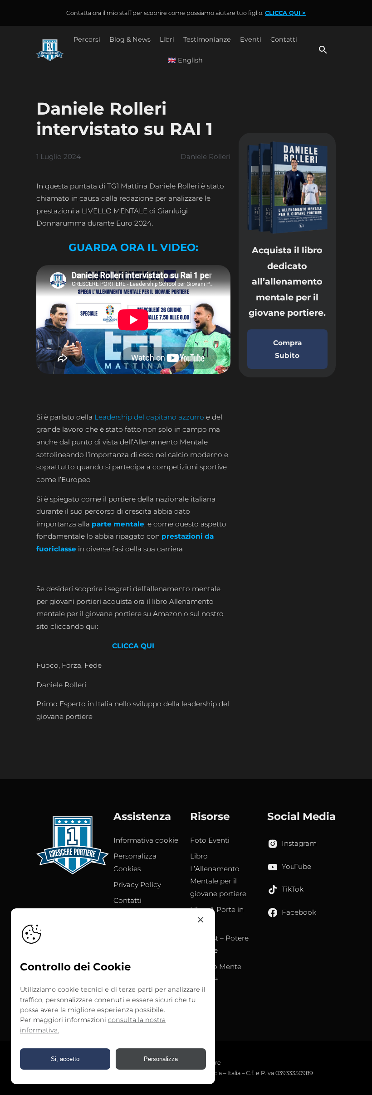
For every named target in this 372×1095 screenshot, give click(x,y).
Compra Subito (287, 349)
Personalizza (161, 1059)
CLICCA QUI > (285, 13)
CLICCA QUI (133, 646)
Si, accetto (65, 1059)
